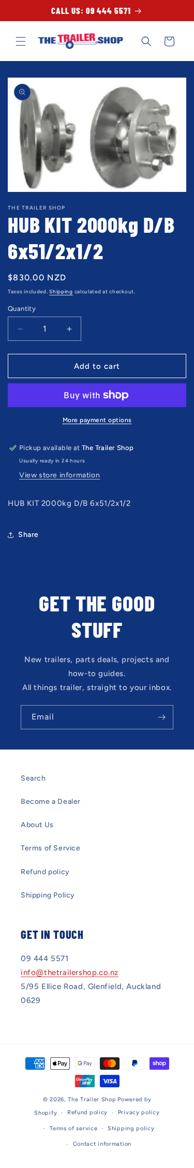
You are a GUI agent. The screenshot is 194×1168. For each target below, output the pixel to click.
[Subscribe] (161, 717)
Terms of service (73, 1128)
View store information (59, 475)
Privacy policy (139, 1112)
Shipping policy (131, 1128)
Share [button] (28, 534)
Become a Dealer (51, 801)
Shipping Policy (48, 895)
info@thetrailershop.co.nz (69, 972)
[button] (20, 41)
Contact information (102, 1144)
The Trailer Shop (92, 1099)
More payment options (97, 420)
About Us (37, 824)
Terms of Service (51, 848)
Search (33, 778)
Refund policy (45, 871)
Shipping (61, 291)
